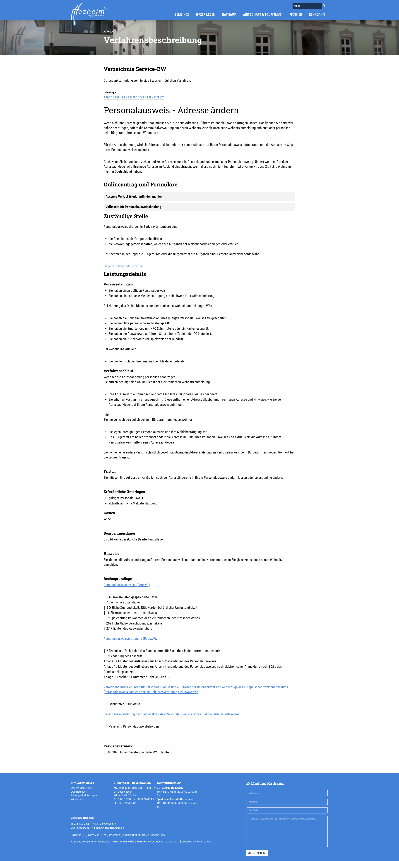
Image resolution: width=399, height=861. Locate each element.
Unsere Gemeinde (81, 787)
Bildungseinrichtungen (84, 795)
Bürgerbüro (156, 835)
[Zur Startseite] (89, 14)
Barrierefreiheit (134, 835)
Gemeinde (181, 14)
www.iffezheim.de (134, 841)
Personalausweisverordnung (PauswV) (130, 639)
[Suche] (324, 6)
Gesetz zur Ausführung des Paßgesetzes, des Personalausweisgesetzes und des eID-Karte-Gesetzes (171, 714)
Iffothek (295, 14)
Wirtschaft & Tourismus (262, 14)
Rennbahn (317, 14)
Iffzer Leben (205, 14)
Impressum (78, 835)
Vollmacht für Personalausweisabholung (133, 207)
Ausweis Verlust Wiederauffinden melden (134, 196)
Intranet (75, 847)
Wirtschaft (77, 799)
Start (107, 31)
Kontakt (114, 835)
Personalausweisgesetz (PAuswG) (127, 585)
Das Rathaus (78, 791)
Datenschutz (97, 835)
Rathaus (229, 14)
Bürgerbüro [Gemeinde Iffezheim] (123, 266)
